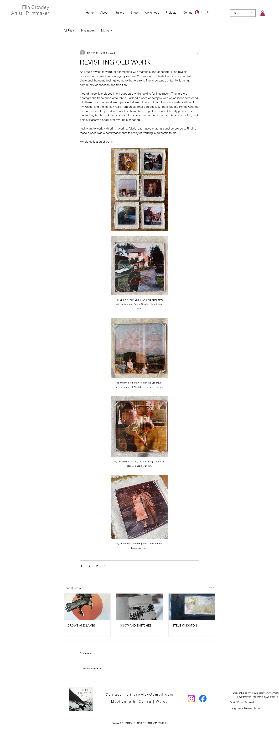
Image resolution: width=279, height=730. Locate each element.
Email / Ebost (242, 702)
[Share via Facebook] (81, 565)
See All (211, 587)
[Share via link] (105, 565)
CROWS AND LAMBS (82, 625)
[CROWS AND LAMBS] (87, 607)
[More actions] (197, 53)
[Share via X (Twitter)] (89, 565)
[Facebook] (203, 698)
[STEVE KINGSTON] (192, 607)
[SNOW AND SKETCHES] (139, 607)
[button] (262, 13)
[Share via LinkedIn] (97, 565)
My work (106, 30)
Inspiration (88, 30)
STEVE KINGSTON (184, 625)
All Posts (69, 30)
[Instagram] (191, 698)
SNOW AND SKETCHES (135, 625)
